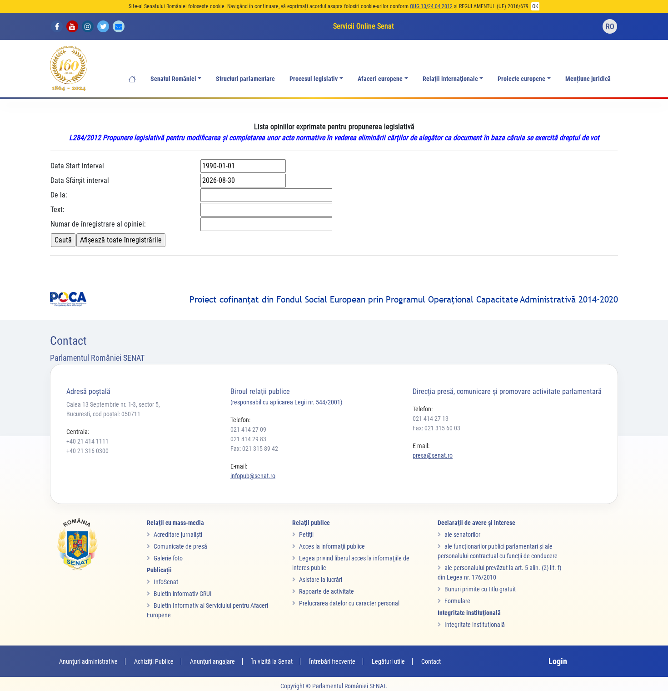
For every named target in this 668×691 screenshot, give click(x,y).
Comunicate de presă (180, 546)
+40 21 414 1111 (87, 441)
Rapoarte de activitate (326, 591)
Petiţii (306, 534)
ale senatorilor (462, 534)
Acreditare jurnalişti (178, 534)
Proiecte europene (521, 79)
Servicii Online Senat (363, 26)
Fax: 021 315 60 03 (436, 428)
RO (610, 26)
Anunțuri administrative (88, 661)
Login (557, 661)
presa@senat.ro (433, 455)
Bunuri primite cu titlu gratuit (480, 589)
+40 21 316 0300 (87, 450)
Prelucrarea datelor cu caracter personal (349, 603)
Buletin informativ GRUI (183, 593)
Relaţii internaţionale (450, 79)
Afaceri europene (380, 79)
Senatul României (173, 79)
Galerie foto (168, 558)
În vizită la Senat (272, 661)
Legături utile (388, 661)
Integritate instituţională (474, 624)
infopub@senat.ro (252, 475)
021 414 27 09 (248, 429)
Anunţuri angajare (212, 661)
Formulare (457, 601)
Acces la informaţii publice (332, 546)
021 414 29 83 (248, 439)
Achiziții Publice (154, 661)
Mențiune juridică (588, 79)
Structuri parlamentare (245, 79)
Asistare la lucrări (320, 579)
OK (535, 6)
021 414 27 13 (431, 418)
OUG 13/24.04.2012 (431, 6)
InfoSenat (166, 581)
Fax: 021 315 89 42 (254, 448)
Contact (431, 661)
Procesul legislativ (313, 79)
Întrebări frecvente (332, 661)
